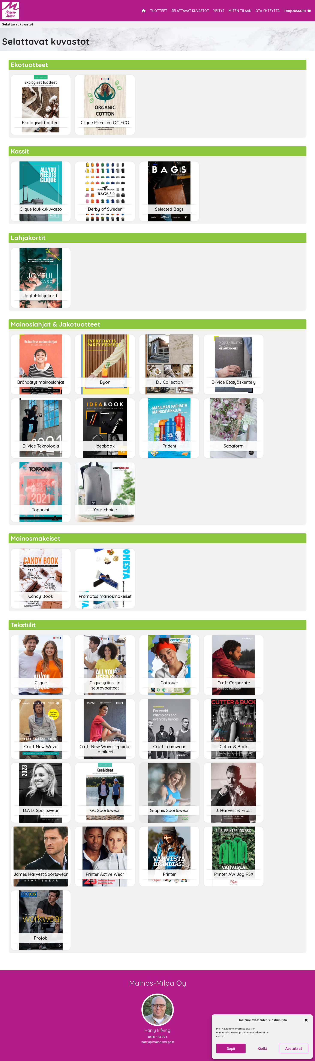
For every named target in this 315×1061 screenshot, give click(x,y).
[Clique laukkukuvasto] (41, 219)
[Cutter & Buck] (234, 757)
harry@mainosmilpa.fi (157, 1042)
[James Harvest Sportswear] (41, 884)
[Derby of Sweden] (105, 219)
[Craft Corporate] (234, 693)
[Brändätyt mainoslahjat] (41, 392)
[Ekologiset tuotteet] (41, 133)
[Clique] (41, 693)
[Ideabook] (105, 456)
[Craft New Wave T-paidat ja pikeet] (105, 757)
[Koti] (143, 10)
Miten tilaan (239, 11)
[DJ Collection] (169, 392)
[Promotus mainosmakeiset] (105, 606)
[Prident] (169, 456)
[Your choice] (105, 520)
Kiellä (262, 1048)
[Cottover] (169, 693)
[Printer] (169, 884)
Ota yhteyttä (268, 11)
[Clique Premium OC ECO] (105, 133)
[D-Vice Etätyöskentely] (234, 392)
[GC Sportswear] (105, 821)
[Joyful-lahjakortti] (41, 306)
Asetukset (293, 1048)
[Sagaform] (234, 456)
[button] (306, 1020)
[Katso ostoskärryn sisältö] (297, 10)
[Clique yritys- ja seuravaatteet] (105, 693)
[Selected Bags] (169, 219)
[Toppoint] (41, 520)
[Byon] (105, 392)
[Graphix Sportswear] (169, 821)
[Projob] (41, 948)
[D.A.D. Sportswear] (41, 821)
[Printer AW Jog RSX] (234, 884)
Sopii (231, 1048)
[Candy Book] (41, 606)
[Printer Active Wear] (105, 884)
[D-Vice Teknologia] (41, 456)
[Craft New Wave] (41, 757)
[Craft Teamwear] (169, 757)
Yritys (218, 11)
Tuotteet (158, 11)
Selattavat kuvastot (190, 11)
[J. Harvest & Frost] (234, 821)
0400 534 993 (157, 1037)
